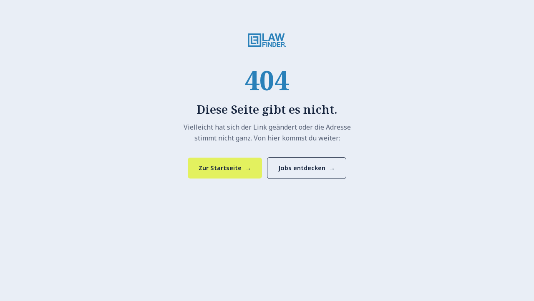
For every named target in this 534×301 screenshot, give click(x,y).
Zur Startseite (225, 167)
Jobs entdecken (306, 167)
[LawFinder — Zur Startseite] (267, 40)
